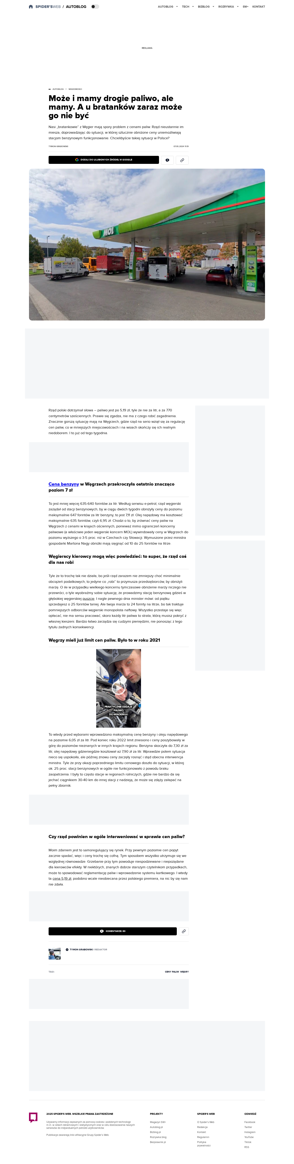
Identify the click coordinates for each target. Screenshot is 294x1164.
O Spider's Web (205, 1122)
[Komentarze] (167, 160)
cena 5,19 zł (62, 879)
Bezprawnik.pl (158, 1142)
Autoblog (165, 6)
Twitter (248, 1127)
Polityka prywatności (204, 1144)
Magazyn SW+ (158, 1122)
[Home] (75, 7)
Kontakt (258, 6)
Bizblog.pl (155, 1132)
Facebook (249, 1122)
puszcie (88, 599)
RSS (246, 1147)
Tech (185, 6)
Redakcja (202, 1127)
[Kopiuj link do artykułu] (182, 160)
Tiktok (247, 1142)
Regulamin (203, 1137)
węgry (184, 971)
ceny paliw (172, 971)
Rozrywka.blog (158, 1137)
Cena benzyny (64, 484)
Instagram (250, 1132)
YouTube (249, 1137)
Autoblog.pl (156, 1127)
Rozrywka (226, 6)
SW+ (245, 6)
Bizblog (204, 6)
